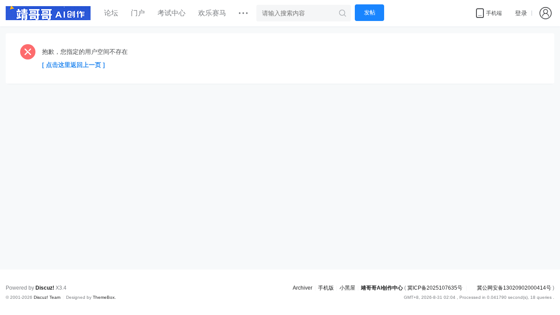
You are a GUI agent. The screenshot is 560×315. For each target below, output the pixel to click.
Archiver (302, 288)
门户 (138, 13)
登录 (521, 13)
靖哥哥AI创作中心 (382, 288)
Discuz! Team (47, 297)
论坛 (111, 13)
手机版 (326, 288)
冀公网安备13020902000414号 (514, 288)
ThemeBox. (104, 297)
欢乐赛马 (212, 13)
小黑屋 (347, 288)
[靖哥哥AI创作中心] (48, 13)
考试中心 (172, 13)
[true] (342, 13)
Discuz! (44, 288)
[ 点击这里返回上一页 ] (73, 64)
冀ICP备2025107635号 (434, 288)
